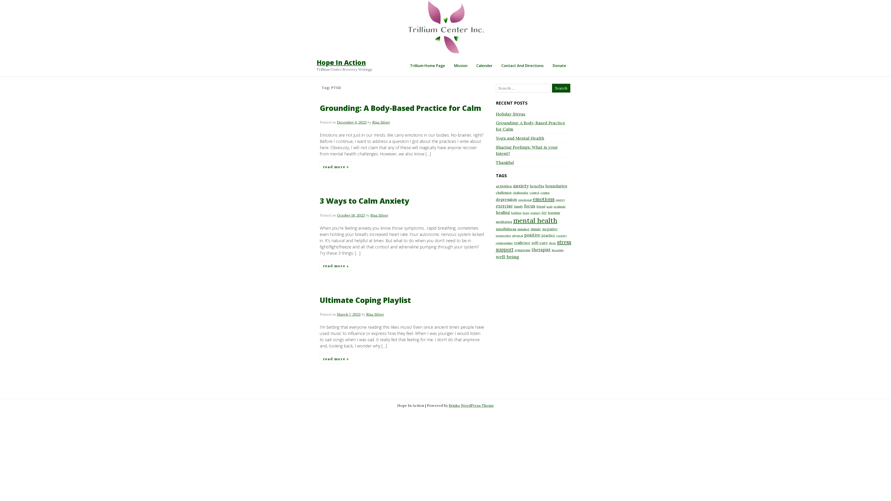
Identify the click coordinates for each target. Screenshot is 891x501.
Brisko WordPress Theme (471, 405)
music (536, 229)
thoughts (558, 250)
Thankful (505, 162)
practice (548, 235)
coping (545, 192)
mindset (523, 229)
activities (504, 186)
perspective (503, 235)
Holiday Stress (510, 114)
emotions (544, 199)
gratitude (560, 206)
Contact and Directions (522, 65)
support (504, 249)
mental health (535, 220)
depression (506, 199)
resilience (522, 243)
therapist (541, 249)
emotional (525, 200)
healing (503, 212)
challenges (504, 192)
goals (549, 206)
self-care (540, 242)
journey (536, 213)
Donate (559, 65)
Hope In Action (341, 62)
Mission (461, 65)
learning (554, 213)
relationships (504, 243)
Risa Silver (381, 122)
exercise (504, 206)
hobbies (516, 213)
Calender (484, 65)
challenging (520, 192)
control (534, 192)
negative (550, 229)
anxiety (521, 186)
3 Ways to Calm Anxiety (364, 201)
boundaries (556, 186)
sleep (552, 243)
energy (560, 200)
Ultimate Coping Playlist (365, 300)
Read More (335, 166)
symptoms (522, 250)
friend (540, 206)
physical (517, 235)
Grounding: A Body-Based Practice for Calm (400, 108)
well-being (507, 257)
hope (526, 213)
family (518, 206)
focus (529, 206)
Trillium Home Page (427, 65)
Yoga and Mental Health (520, 138)
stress (564, 242)
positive (532, 235)
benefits (537, 186)
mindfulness (506, 229)
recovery (561, 235)
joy (544, 212)
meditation (504, 222)
